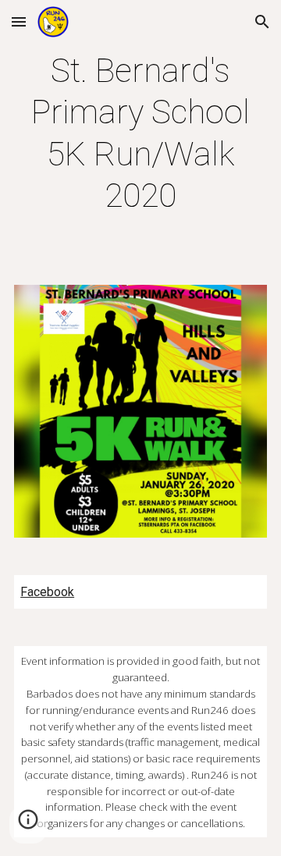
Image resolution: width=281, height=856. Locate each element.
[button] (18, 21)
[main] (140, 133)
